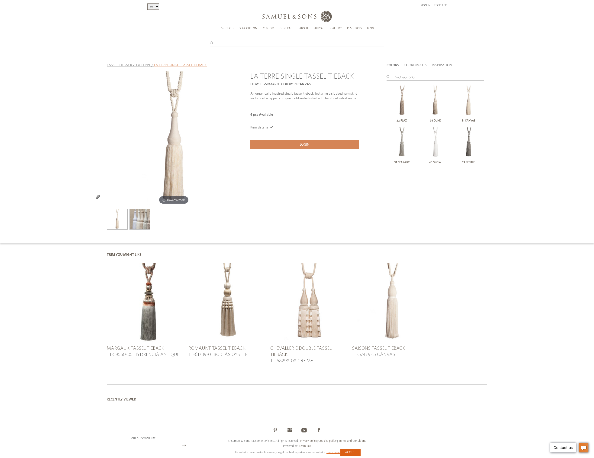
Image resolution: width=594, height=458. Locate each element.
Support (319, 28)
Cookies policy (327, 440)
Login (305, 144)
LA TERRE (143, 65)
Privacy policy (308, 440)
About (303, 28)
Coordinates (415, 65)
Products (227, 28)
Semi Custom (248, 28)
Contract (287, 28)
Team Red (305, 446)
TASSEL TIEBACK (119, 65)
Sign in (425, 5)
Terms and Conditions (352, 440)
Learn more (333, 452)
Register (440, 5)
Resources (354, 28)
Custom (268, 28)
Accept (350, 452)
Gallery (336, 28)
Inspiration (442, 65)
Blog (370, 28)
